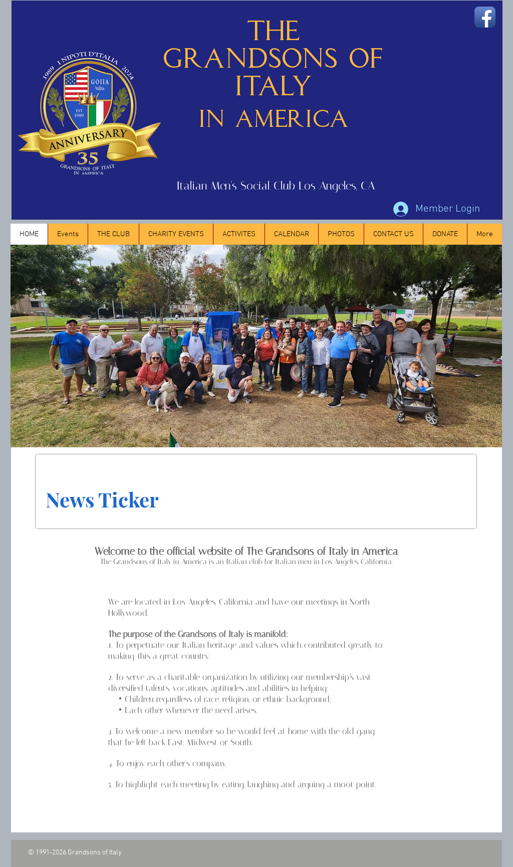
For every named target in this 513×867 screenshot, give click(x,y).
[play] (477, 438)
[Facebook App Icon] (484, 17)
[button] (68, 234)
